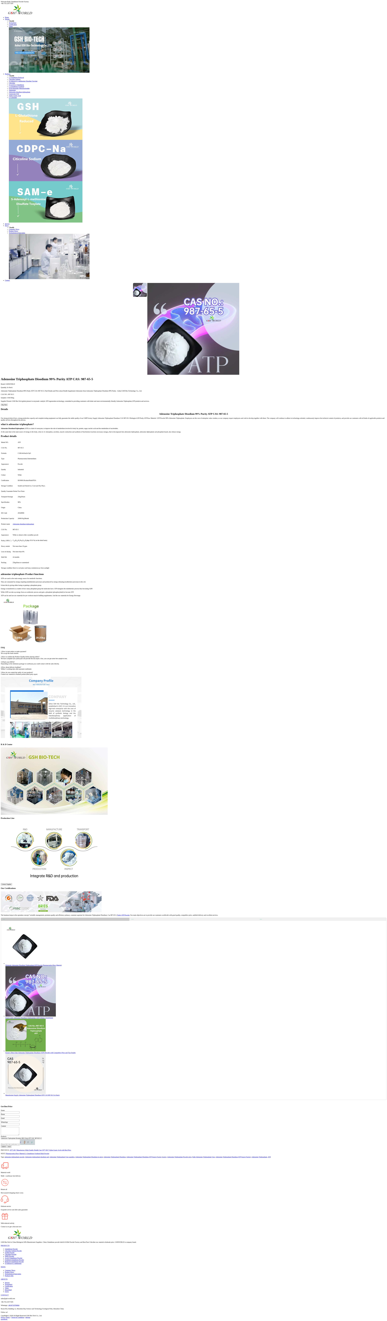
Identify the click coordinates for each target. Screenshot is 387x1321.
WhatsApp (4, 1122)
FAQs (7, 1292)
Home (7, 17)
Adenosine (12, 90)
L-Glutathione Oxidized (16, 86)
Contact (7, 280)
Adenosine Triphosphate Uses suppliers (62, 1157)
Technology (12, 23)
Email (3, 1118)
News (7, 225)
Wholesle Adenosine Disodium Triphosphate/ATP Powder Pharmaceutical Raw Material (33, 965)
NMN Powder (9, 1256)
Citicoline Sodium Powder (13, 1251)
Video (11, 26)
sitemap (27, 1317)
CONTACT (5, 1295)
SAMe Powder (9, 1252)
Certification (13, 24)
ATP (269, 1157)
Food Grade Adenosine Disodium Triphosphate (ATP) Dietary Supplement (29, 1018)
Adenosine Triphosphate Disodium (115, 1157)
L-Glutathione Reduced (16, 77)
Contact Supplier (6, 884)
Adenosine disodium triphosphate (19, 92)
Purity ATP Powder (123, 915)
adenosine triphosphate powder (14, 1157)
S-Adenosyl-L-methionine (13, 1263)
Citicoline (12, 83)
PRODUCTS (5, 1245)
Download (8, 1290)
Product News (13, 231)
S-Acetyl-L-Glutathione (16, 85)
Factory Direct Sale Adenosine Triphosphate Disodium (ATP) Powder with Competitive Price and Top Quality (40, 1053)
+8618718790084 (13, 1305)
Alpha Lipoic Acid (15, 96)
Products (7, 74)
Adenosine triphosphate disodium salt (37, 1157)
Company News (14, 229)
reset (9, 1146)
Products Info (9, 1276)
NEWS (3, 1267)
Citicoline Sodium (14, 79)
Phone (3, 1114)
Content (3, 1126)
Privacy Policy (5, 1317)
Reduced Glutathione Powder (14, 1262)
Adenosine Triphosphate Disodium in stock (89, 1157)
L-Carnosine (13, 97)
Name (3, 1110)
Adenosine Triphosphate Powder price (179, 1157)
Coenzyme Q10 (14, 94)
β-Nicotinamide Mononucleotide (19, 88)
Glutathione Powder (11, 1249)
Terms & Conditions (17, 1317)
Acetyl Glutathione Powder (13, 1258)
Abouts (7, 19)
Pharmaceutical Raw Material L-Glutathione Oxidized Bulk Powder (27, 1153)
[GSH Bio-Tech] (20, 14)
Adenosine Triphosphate (259, 1157)
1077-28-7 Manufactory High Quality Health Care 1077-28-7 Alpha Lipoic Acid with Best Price (40, 1150)
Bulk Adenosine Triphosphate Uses (203, 1157)
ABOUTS (4, 1279)
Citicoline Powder (10, 1254)
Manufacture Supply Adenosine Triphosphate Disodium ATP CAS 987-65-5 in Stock (32, 1095)
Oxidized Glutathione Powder (14, 1260)
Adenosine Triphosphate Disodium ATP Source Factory (233, 1157)
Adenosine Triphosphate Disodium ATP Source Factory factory (146, 1157)
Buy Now (4, 405)
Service (7, 224)
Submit (4, 1146)
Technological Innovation (17, 233)
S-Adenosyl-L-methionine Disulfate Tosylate (23, 81)
